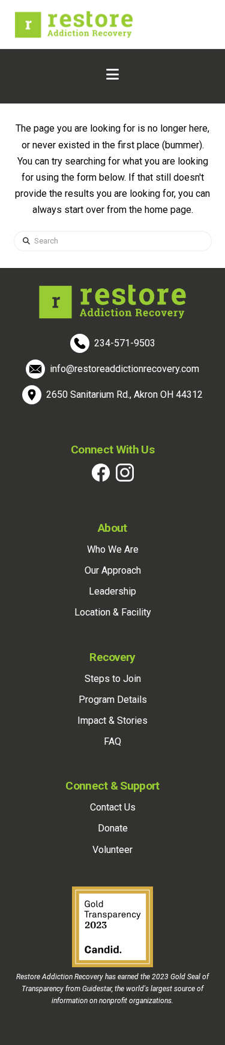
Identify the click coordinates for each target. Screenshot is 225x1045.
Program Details (113, 699)
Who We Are (113, 549)
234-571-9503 (124, 343)
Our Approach (113, 570)
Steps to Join (113, 678)
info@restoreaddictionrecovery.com (124, 368)
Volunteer (112, 849)
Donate (113, 828)
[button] (112, 74)
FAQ (112, 741)
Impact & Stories (112, 720)
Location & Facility (112, 612)
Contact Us (113, 807)
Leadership (112, 591)
